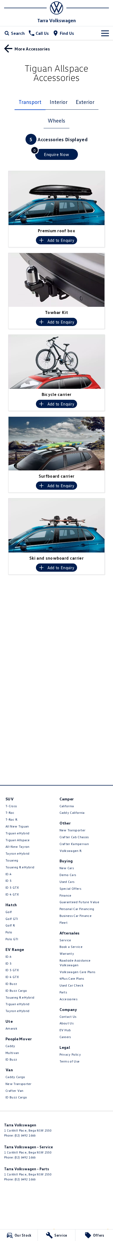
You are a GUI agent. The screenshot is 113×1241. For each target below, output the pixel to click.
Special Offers (70, 888)
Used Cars (67, 882)
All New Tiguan (17, 826)
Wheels (56, 120)
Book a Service (71, 947)
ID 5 (8, 881)
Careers (65, 1037)
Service (65, 940)
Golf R (10, 925)
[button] (56, 198)
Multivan (12, 1053)
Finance (66, 895)
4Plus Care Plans (72, 978)
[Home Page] (56, 8)
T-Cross (11, 806)
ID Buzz (11, 984)
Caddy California (72, 813)
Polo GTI (11, 939)
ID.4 (8, 874)
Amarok (11, 1028)
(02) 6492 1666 (25, 1135)
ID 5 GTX (12, 887)
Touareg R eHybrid (19, 867)
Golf (8, 912)
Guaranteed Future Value (79, 902)
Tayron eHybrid (17, 853)
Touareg (11, 860)
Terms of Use (70, 1061)
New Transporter (18, 1084)
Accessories (69, 999)
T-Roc (10, 813)
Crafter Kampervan (74, 844)
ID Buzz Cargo (16, 990)
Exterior (85, 101)
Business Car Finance (76, 916)
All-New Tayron (17, 847)
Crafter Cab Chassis (74, 837)
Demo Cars (68, 875)
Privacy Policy (70, 1054)
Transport (30, 101)
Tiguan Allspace (17, 840)
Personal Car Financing (77, 909)
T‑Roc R (11, 819)
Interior (58, 101)
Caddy (10, 1046)
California (67, 806)
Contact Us (68, 1017)
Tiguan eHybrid (17, 833)
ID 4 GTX (12, 894)
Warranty (67, 953)
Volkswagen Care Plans (77, 972)
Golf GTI (11, 919)
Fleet (64, 922)
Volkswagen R (71, 851)
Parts (63, 992)
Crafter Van (14, 1091)
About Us (67, 1023)
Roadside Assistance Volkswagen (75, 962)
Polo (8, 932)
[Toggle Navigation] (105, 33)
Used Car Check (71, 985)
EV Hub (65, 1030)
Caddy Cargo (15, 1077)
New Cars (67, 868)
